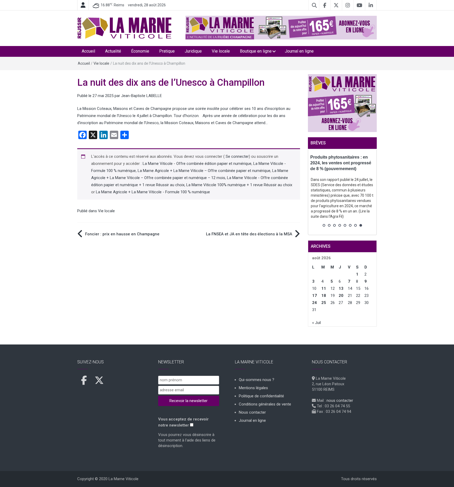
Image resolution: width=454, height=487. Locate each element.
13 (341, 288)
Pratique (167, 51)
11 (323, 288)
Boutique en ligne (256, 51)
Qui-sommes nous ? (256, 379)
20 (341, 295)
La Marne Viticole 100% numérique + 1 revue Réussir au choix (239, 184)
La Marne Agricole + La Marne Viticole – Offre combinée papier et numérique (204, 170)
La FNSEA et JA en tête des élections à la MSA (249, 234)
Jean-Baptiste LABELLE (141, 95)
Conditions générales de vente (265, 404)
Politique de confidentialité (261, 396)
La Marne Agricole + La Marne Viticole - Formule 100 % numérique (153, 192)
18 (323, 295)
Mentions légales (253, 387)
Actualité (113, 51)
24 (314, 302)
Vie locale (221, 51)
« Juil (316, 322)
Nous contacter (252, 412)
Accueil (88, 51)
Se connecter (237, 156)
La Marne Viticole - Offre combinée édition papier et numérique (197, 163)
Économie (140, 51)
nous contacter (340, 400)
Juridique (193, 51)
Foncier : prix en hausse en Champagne (122, 234)
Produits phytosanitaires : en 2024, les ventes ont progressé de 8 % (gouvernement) (340, 163)
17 (314, 295)
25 (323, 302)
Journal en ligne (299, 51)
